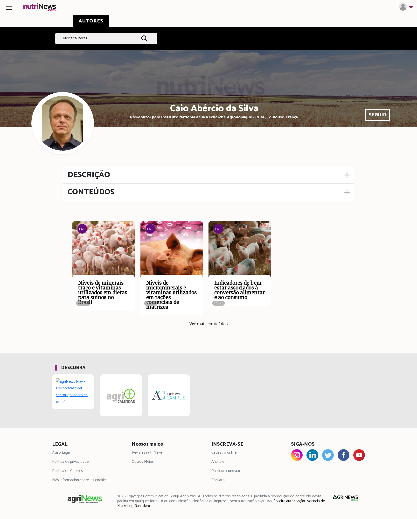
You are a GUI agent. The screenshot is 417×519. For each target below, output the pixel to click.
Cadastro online (223, 452)
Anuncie (217, 461)
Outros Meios (143, 461)
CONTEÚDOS (91, 192)
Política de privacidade (70, 461)
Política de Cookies (67, 471)
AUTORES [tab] (91, 21)
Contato (218, 480)
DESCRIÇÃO (89, 175)
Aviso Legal (61, 452)
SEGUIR (377, 115)
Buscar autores (75, 38)
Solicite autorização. (289, 501)
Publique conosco (225, 471)
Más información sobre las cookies (79, 480)
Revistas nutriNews (147, 452)
